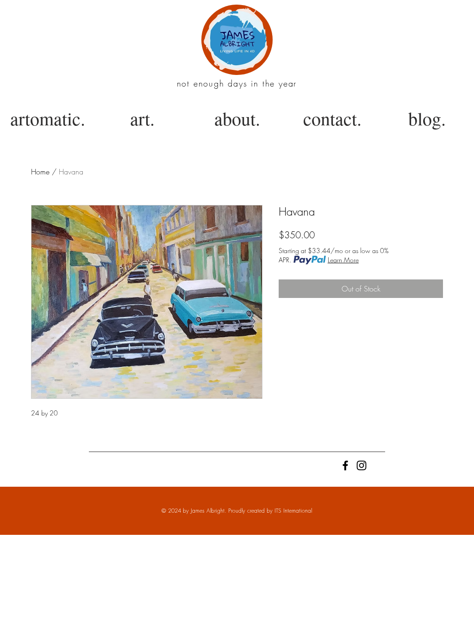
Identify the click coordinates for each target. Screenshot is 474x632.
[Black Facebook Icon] (345, 465)
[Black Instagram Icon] (361, 465)
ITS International (293, 510)
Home (40, 172)
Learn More (343, 259)
